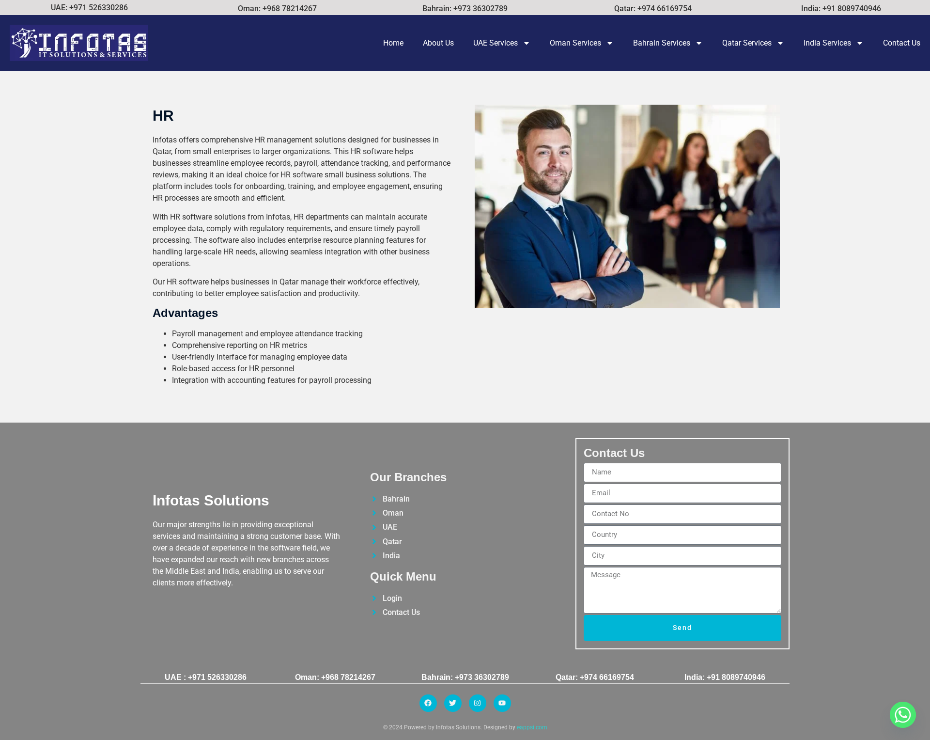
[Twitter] (453, 703)
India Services (827, 42)
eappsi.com (532, 727)
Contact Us (901, 42)
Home (393, 42)
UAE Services (495, 42)
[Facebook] (428, 703)
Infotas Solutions (211, 500)
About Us (438, 42)
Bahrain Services (661, 42)
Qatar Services (747, 42)
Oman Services (575, 42)
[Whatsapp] (903, 715)
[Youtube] (502, 703)
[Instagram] (477, 703)
